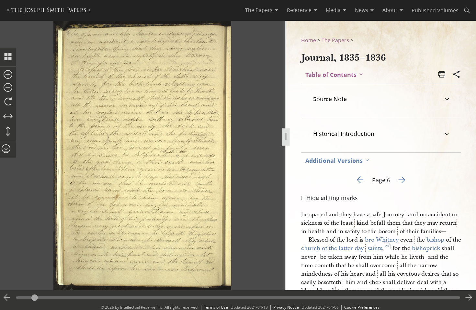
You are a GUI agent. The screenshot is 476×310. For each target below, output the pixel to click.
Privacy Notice (286, 307)
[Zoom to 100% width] (8, 117)
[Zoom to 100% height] (8, 131)
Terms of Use (216, 307)
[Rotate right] (8, 102)
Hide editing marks (332, 198)
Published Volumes (435, 10)
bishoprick (426, 248)
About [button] (389, 10)
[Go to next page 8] (469, 297)
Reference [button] (299, 10)
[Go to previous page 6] (7, 297)
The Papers (335, 40)
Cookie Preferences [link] (362, 307)
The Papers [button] (259, 10)
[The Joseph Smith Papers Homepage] (48, 11)
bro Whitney (382, 240)
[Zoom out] (8, 88)
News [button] (361, 10)
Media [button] (333, 10)
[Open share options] (456, 75)
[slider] (238, 297)
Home (308, 40)
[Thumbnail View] (8, 57)
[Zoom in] (8, 75)
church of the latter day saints (341, 248)
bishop (435, 240)
